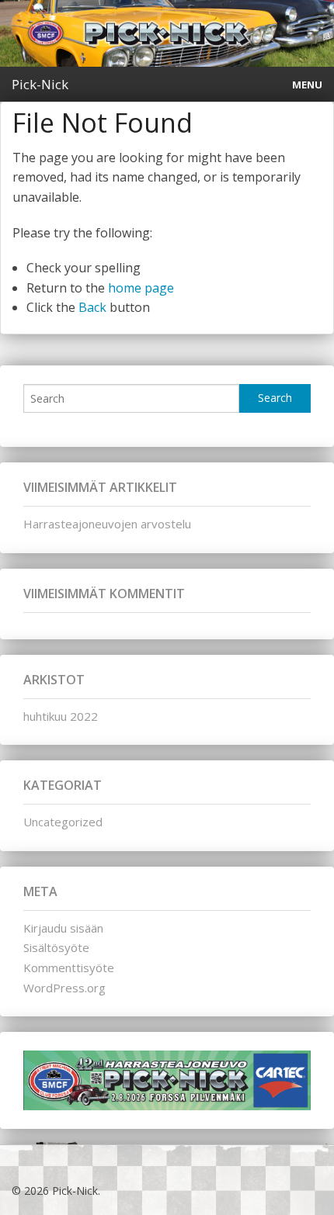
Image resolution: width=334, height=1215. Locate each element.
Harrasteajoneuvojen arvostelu (107, 523)
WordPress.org (64, 987)
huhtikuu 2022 (60, 716)
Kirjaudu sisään (63, 928)
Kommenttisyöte (68, 967)
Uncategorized (63, 821)
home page (141, 287)
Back (92, 307)
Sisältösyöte (56, 947)
